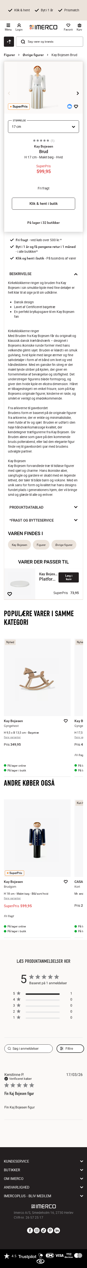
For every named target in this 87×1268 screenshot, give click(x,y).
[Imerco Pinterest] (50, 1231)
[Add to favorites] (76, 106)
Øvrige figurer (33, 55)
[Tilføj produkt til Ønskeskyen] (69, 106)
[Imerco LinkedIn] (57, 1231)
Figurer (9, 55)
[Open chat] (9, 42)
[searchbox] (28, 1048)
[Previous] (9, 93)
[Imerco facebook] (30, 1231)
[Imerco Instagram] (37, 1231)
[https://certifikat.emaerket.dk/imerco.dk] (40, 1261)
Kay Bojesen (19, 545)
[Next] (78, 93)
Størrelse (19, 120)
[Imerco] (43, 27)
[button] (43, 146)
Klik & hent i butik (43, 203)
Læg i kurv (68, 577)
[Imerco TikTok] (43, 1231)
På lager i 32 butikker (43, 223)
